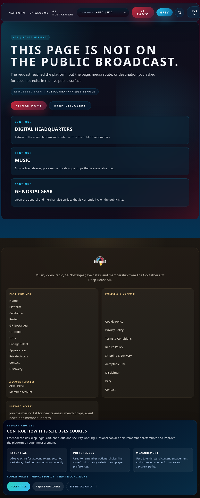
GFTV (164, 12)
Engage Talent (18, 344)
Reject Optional (48, 486)
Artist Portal (17, 386)
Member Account (20, 392)
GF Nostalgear (19, 325)
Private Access (18, 356)
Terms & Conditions (72, 476)
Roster (13, 319)
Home (13, 300)
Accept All (19, 486)
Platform (15, 307)
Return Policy (114, 347)
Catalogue (16, 313)
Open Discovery (70, 105)
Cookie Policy (18, 476)
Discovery (15, 369)
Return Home (28, 105)
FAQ (108, 381)
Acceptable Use (115, 364)
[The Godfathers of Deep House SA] (100, 261)
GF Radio (143, 12)
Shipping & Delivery (118, 355)
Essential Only (81, 486)
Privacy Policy (42, 476)
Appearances (18, 350)
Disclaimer (112, 372)
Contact (14, 362)
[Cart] (179, 12)
